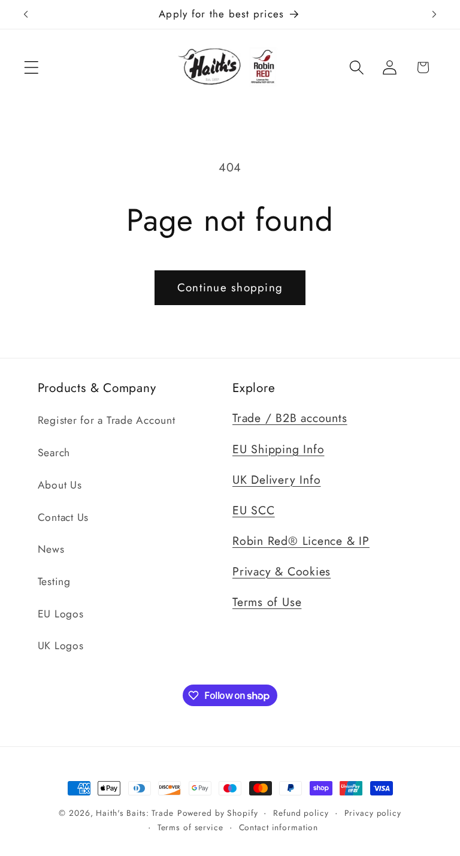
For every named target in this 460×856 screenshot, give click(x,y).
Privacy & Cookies (281, 571)
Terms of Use (266, 601)
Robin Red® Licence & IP (301, 540)
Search (54, 452)
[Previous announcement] (26, 14)
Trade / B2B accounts (289, 417)
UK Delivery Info (276, 479)
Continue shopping (230, 287)
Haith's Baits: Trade (135, 813)
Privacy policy (372, 813)
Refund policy (300, 813)
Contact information (279, 827)
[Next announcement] (434, 14)
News (51, 549)
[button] (31, 67)
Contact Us (63, 517)
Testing (54, 581)
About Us (60, 485)
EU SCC (253, 510)
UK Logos (61, 645)
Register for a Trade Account (106, 420)
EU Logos (61, 614)
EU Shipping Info (278, 449)
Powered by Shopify (217, 813)
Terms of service (190, 827)
